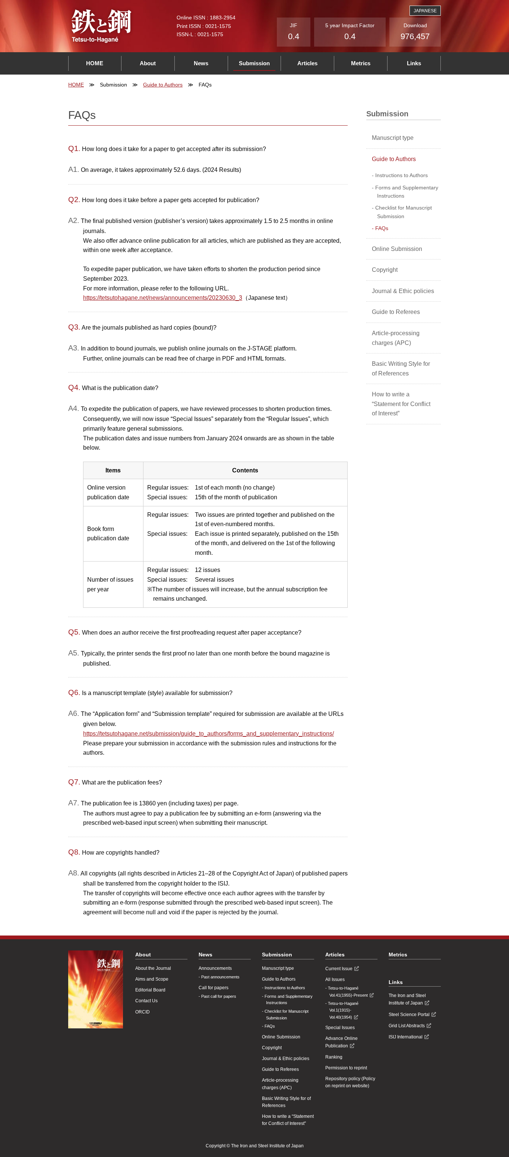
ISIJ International (406, 1037)
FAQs (381, 228)
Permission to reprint (346, 1067)
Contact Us (146, 1000)
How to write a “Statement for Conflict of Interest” (401, 403)
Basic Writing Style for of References (401, 369)
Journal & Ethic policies (403, 291)
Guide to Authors (163, 85)
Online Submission (397, 249)
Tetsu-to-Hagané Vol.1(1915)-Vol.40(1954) (343, 1010)
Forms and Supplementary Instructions (406, 192)
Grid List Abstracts (407, 1025)
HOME (94, 63)
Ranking (333, 1057)
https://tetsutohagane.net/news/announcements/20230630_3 (162, 298)
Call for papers (213, 987)
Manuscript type (393, 138)
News (201, 63)
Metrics (360, 63)
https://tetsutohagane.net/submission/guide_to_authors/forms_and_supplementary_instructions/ (208, 733)
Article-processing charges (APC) (396, 338)
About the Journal (153, 968)
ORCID (142, 1012)
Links (414, 63)
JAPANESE (425, 10)
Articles (307, 63)
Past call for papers (218, 996)
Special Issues (340, 1027)
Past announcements (220, 977)
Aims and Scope (151, 979)
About (148, 63)
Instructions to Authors (401, 175)
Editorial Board (150, 990)
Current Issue (338, 968)
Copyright (385, 270)
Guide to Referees (396, 312)
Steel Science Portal (409, 1014)
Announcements (215, 968)
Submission (254, 63)
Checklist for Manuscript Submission (403, 212)
